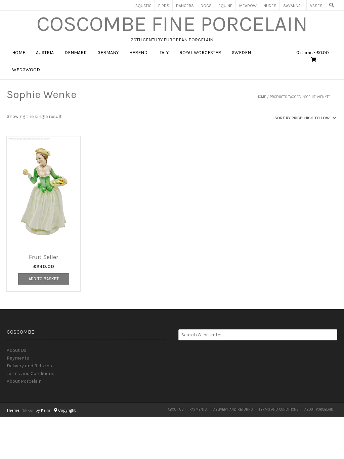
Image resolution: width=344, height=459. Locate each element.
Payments (18, 358)
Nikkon (28, 410)
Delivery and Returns (29, 366)
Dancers (185, 5)
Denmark (75, 52)
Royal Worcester (200, 52)
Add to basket (44, 278)
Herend (138, 52)
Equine (225, 5)
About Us (17, 350)
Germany (108, 52)
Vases (316, 5)
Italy (163, 52)
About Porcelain (24, 381)
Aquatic (143, 5)
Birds (163, 5)
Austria (45, 52)
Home (18, 52)
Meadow (248, 5)
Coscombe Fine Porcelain (172, 24)
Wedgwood (26, 70)
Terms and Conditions (30, 373)
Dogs (206, 5)
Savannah (293, 5)
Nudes (269, 5)
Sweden (241, 52)
